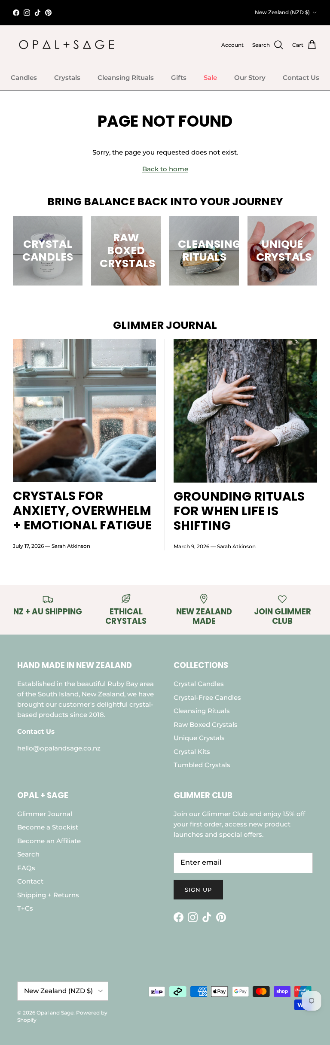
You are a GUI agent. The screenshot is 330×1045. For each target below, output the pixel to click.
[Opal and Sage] (66, 45)
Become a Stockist (47, 827)
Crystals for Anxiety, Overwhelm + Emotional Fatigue (82, 510)
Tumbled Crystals (202, 765)
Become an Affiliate (49, 841)
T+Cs (25, 908)
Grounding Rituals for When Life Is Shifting (239, 511)
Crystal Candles (199, 684)
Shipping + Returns (48, 895)
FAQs (26, 868)
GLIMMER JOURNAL (165, 325)
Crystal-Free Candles (207, 697)
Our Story (250, 77)
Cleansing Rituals (126, 77)
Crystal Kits (192, 751)
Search (28, 854)
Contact (30, 881)
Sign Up (198, 889)
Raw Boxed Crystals (206, 724)
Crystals (67, 77)
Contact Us (301, 77)
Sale (210, 77)
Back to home (165, 169)
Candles (24, 77)
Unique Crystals (199, 738)
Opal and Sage (55, 1012)
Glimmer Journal (44, 814)
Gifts (178, 77)
